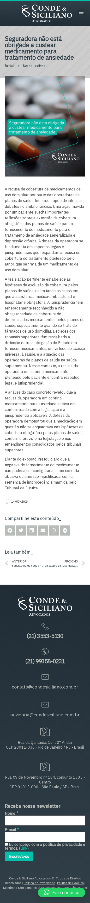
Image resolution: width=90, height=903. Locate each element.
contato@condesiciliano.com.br (45, 687)
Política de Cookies (70, 883)
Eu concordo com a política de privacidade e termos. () (45, 846)
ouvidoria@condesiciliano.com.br (45, 715)
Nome (11, 813)
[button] (81, 13)
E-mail (12, 829)
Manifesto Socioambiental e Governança (31, 888)
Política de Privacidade (39, 883)
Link (23, 848)
